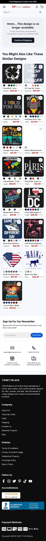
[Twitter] (14, 481)
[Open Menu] (4, 7)
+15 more (42, 178)
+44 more (20, 240)
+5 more (20, 271)
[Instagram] (9, 481)
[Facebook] (3, 481)
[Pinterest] (19, 481)
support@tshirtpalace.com (12, 352)
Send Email (36, 335)
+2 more (42, 209)
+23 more (42, 116)
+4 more (42, 85)
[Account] (36, 7)
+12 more (20, 85)
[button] (19, 67)
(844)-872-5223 (33, 352)
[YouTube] (30, 481)
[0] (41, 7)
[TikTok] (25, 481)
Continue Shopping (23, 40)
